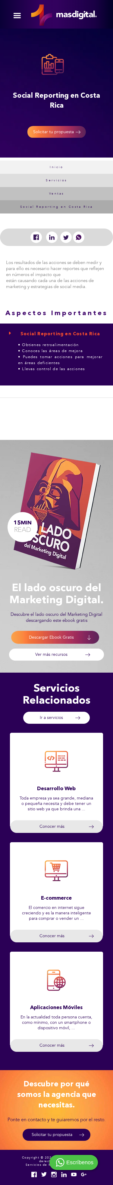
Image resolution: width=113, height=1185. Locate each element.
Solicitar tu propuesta (53, 132)
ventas (56, 194)
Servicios (56, 180)
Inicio (56, 167)
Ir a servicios (51, 717)
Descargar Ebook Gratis (51, 637)
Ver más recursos (51, 654)
